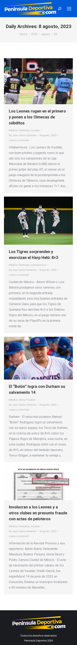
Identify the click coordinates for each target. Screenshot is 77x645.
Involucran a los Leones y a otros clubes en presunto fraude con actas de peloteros (38, 513)
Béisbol (13, 130)
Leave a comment (19, 140)
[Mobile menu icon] (69, 9)
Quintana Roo (38, 264)
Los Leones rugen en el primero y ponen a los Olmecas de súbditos (37, 117)
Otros (22, 399)
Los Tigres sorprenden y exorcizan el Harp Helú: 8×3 (33, 254)
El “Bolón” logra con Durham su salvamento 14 (37, 389)
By (23, 135)
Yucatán (35, 130)
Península (24, 130)
